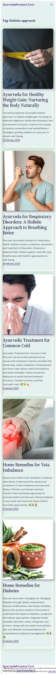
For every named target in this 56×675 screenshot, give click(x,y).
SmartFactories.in (25, 670)
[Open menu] (51, 4)
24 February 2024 (11, 140)
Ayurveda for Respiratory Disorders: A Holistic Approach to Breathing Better (27, 225)
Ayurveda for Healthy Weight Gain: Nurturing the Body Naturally (25, 100)
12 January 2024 (11, 388)
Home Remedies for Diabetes (21, 588)
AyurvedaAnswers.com (18, 4)
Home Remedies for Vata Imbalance (26, 467)
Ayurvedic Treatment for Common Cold (26, 343)
